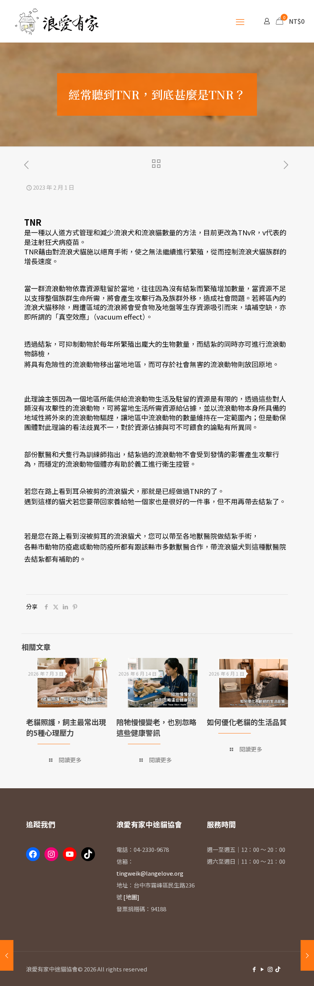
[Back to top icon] (262, 970)
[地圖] (131, 897)
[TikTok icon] (277, 969)
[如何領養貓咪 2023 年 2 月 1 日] (307, 955)
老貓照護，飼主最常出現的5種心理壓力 (66, 727)
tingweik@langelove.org (149, 873)
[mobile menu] (240, 21)
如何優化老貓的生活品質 (247, 722)
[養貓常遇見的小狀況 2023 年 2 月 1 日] (6, 955)
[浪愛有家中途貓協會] (58, 21)
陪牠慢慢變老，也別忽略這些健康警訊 (156, 727)
